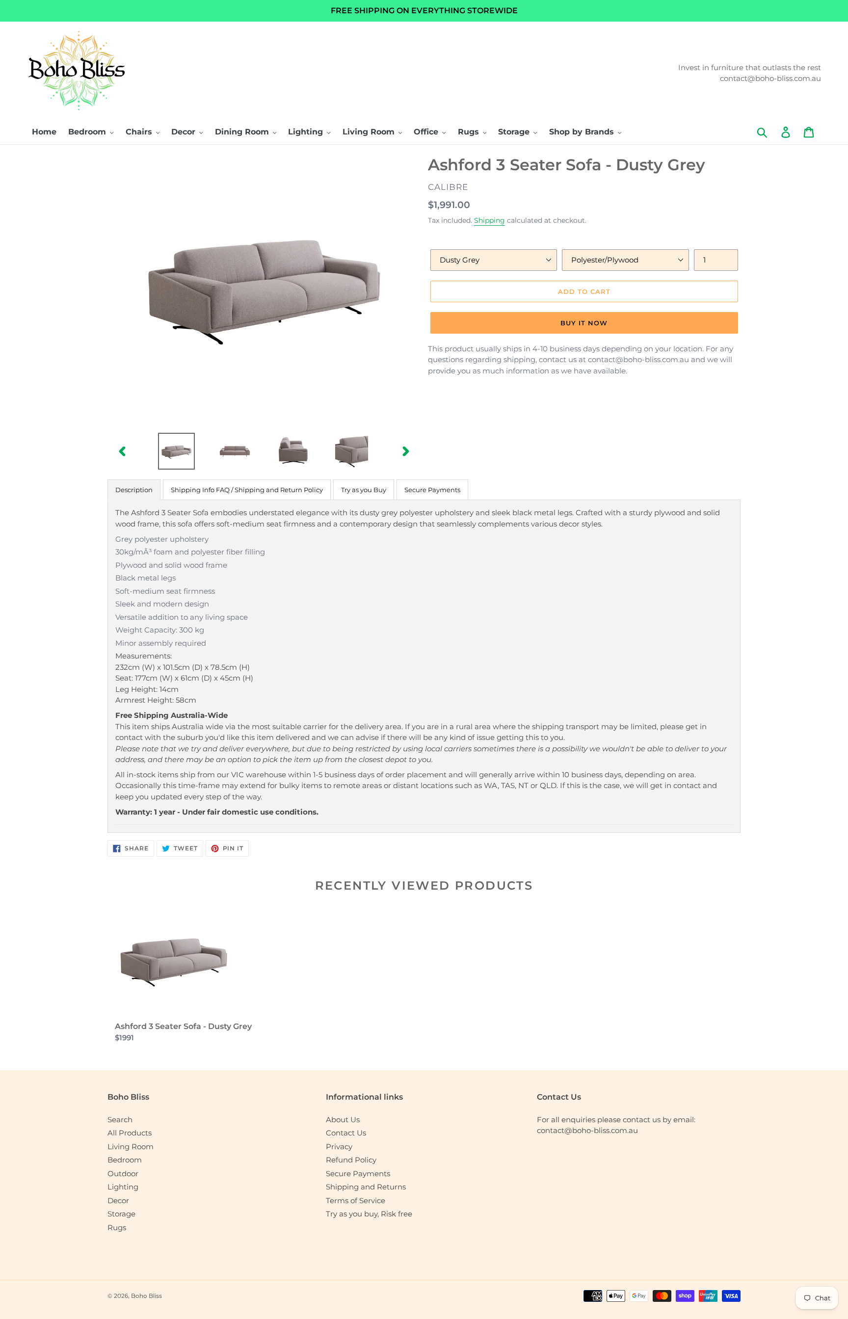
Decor (118, 1200)
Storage (121, 1213)
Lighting (122, 1186)
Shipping (489, 220)
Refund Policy (351, 1159)
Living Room (130, 1146)
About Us (343, 1119)
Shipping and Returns (366, 1186)
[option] (176, 451)
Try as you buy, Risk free (369, 1213)
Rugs (116, 1227)
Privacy (339, 1146)
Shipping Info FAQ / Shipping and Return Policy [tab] (247, 490)
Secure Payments (358, 1173)
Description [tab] (134, 490)
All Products (129, 1132)
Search (119, 1119)
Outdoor (122, 1173)
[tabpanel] (424, 666)
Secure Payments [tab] (432, 490)
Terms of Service (355, 1200)
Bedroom (124, 1159)
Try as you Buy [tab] (363, 490)
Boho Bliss (146, 1295)
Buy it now (584, 323)
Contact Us (346, 1132)
